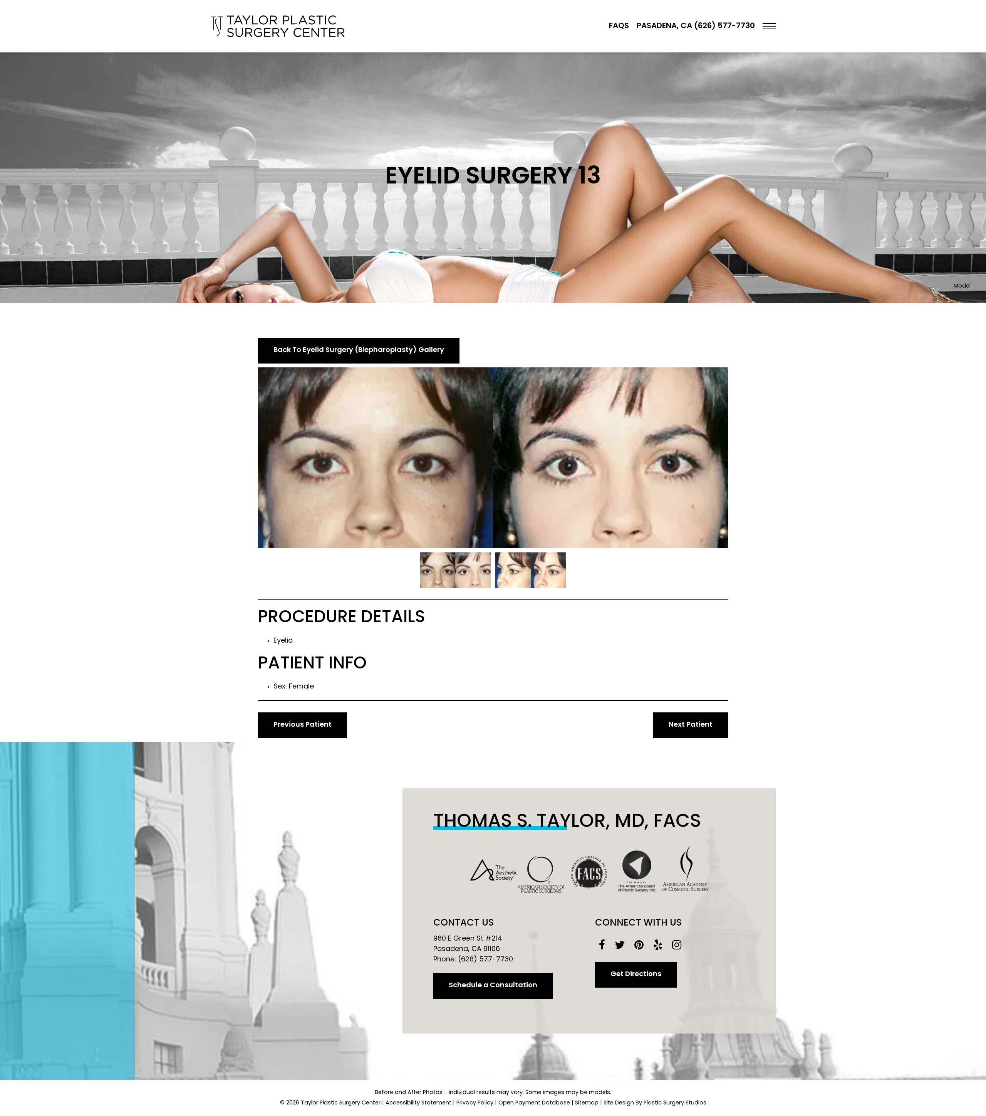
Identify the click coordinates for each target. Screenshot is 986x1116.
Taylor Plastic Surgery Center (277, 26)
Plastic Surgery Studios (675, 1103)
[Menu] (769, 26)
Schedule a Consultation (493, 985)
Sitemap (587, 1103)
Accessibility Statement (418, 1103)
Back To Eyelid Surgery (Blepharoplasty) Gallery (358, 350)
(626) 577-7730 (485, 959)
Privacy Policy (474, 1103)
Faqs (619, 26)
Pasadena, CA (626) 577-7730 (696, 26)
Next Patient (691, 725)
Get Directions (635, 974)
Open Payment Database (534, 1103)
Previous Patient (302, 725)
